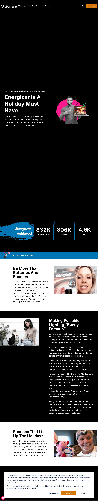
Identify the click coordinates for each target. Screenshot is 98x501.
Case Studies (14, 91)
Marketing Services (24, 6)
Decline (83, 493)
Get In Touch (91, 6)
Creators (41, 6)
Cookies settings (53, 493)
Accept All (68, 493)
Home (6, 91)
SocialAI (34, 6)
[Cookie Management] (3, 498)
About (47, 6)
